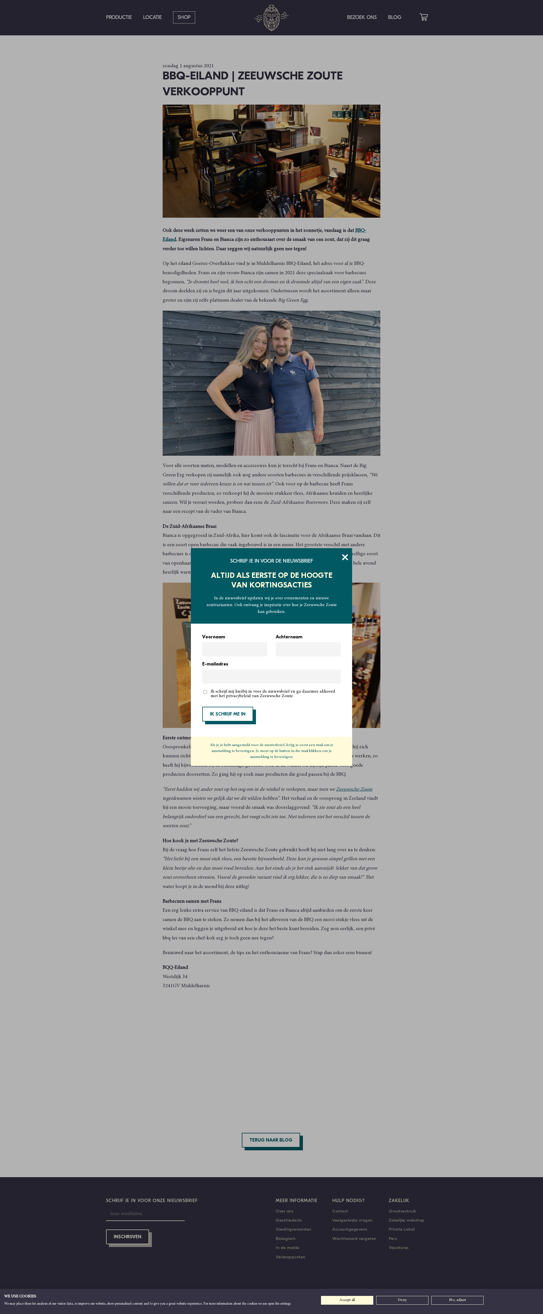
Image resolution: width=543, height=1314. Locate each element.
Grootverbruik (402, 1211)
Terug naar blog (270, 1140)
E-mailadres (215, 664)
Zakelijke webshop (407, 1220)
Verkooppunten (290, 1257)
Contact (340, 1211)
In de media (287, 1247)
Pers (393, 1238)
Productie (119, 17)
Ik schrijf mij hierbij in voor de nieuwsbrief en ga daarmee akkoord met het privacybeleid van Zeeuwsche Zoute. (273, 693)
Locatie (152, 17)
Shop (184, 17)
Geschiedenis (289, 1220)
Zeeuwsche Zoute (354, 789)
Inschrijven (127, 1237)
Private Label (402, 1229)
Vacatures (399, 1247)
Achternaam (289, 637)
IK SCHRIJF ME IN (227, 714)
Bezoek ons (362, 17)
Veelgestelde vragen (352, 1220)
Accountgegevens (349, 1229)
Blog (394, 17)
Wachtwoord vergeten (354, 1238)
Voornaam (213, 637)
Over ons (284, 1211)
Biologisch (285, 1238)
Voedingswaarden (293, 1229)
